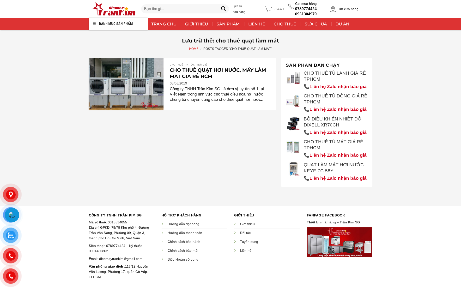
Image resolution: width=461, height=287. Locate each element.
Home (194, 49)
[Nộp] (223, 9)
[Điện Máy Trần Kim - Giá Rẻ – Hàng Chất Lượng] (114, 9)
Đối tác (245, 233)
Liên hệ (245, 250)
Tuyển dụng (249, 242)
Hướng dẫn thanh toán (185, 233)
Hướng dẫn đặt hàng (183, 224)
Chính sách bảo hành (184, 242)
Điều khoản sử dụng (183, 259)
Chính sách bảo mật (183, 250)
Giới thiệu (247, 224)
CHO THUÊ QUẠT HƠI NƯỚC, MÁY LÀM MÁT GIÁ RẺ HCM (218, 73)
